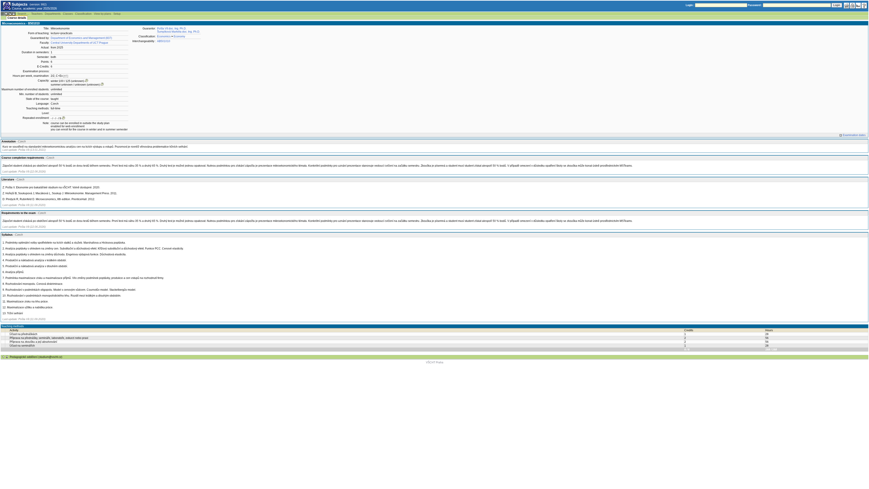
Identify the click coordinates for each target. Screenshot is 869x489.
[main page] (847, 5)
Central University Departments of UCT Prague (79, 42)
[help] (864, 5)
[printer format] (14, 14)
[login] (852, 5)
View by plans (102, 13)
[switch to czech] (858, 5)
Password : (755, 5)
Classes (68, 13)
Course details (16, 17)
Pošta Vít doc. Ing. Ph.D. (171, 28)
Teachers (37, 13)
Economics (164, 36)
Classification (83, 13)
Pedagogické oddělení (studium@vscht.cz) (36, 357)
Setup (117, 13)
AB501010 (163, 41)
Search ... (23, 13)
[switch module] (10, 14)
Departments (53, 13)
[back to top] (3, 357)
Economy (179, 36)
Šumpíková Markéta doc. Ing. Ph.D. (178, 31)
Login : (690, 5)
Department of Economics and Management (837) (81, 38)
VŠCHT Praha (434, 362)
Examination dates (854, 135)
